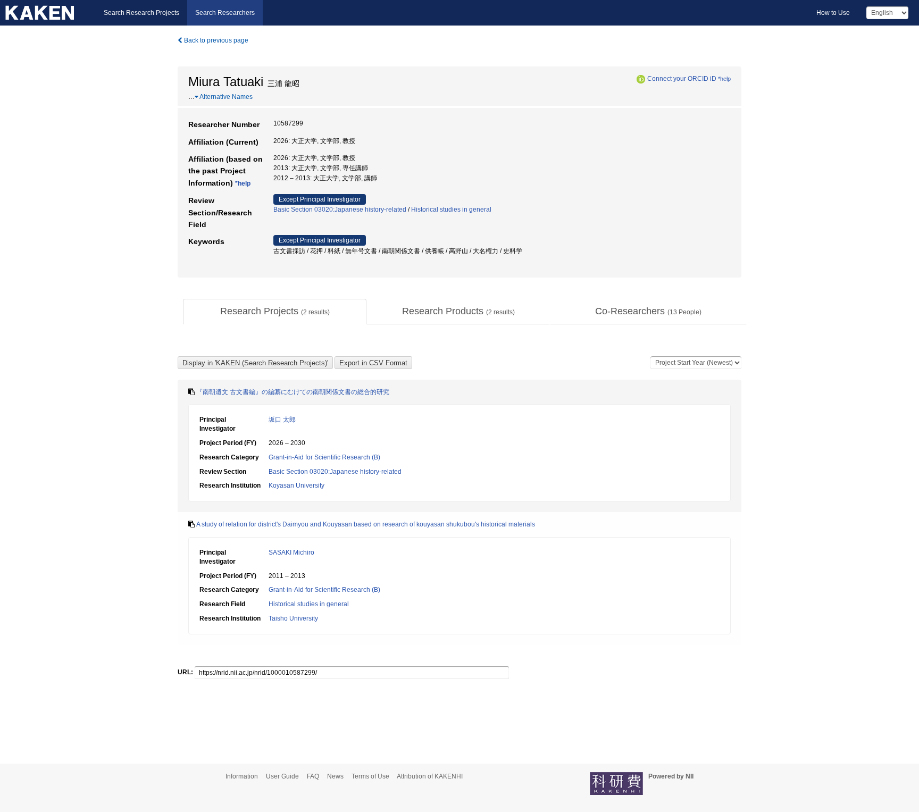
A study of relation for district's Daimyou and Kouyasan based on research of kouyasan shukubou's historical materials (365, 524)
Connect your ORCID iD (681, 78)
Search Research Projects (141, 12)
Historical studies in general (451, 209)
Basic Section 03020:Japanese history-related (339, 209)
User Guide (282, 776)
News (335, 776)
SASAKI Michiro (291, 552)
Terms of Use (370, 776)
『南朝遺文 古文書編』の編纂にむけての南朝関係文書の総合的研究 (292, 392)
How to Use (833, 12)
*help (724, 79)
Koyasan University (296, 485)
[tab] (274, 311)
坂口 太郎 (282, 419)
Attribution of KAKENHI (430, 776)
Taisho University (293, 618)
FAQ (313, 776)
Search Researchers (225, 12)
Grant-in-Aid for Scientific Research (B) (324, 457)
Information (241, 776)
